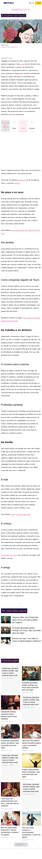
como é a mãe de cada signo (20, 514)
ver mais (19, 844)
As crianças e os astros (9, 555)
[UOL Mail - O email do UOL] (30, 3)
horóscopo (22, 180)
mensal (16, 183)
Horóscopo (21, 9)
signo (22, 64)
